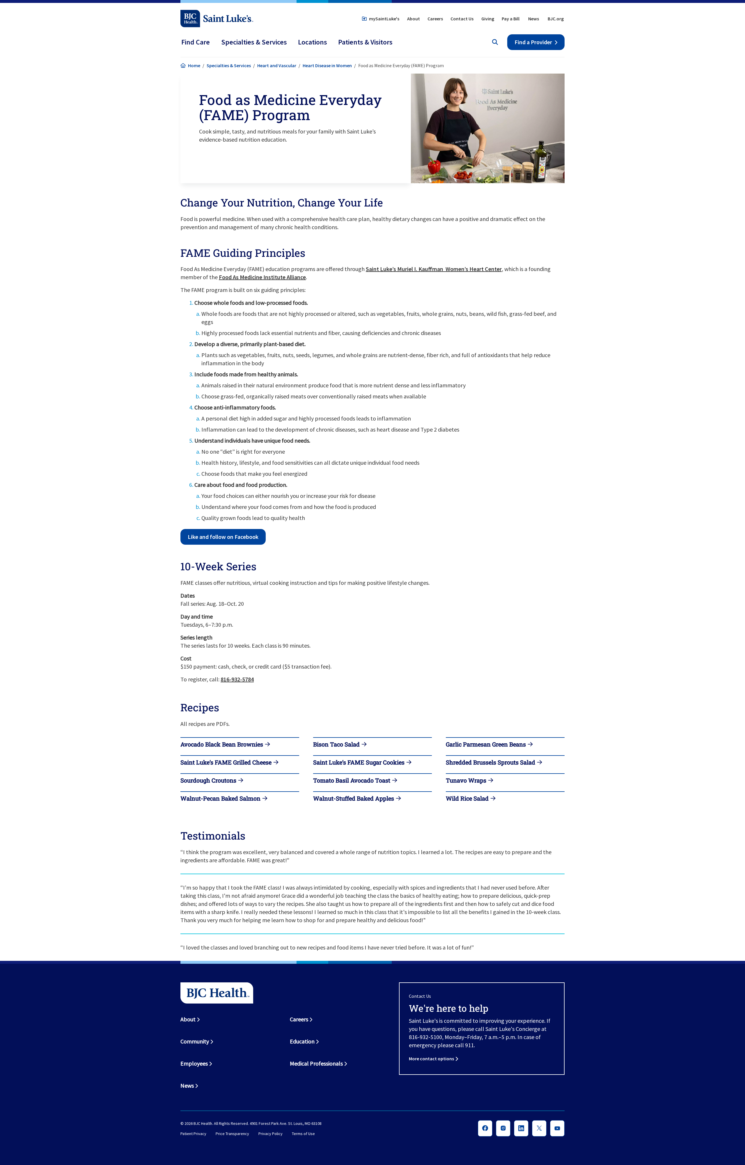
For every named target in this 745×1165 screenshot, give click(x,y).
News (533, 19)
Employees (194, 1063)
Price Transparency (232, 1134)
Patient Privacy (193, 1134)
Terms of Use (303, 1134)
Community (194, 1041)
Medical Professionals (316, 1063)
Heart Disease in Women (327, 65)
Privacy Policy (270, 1134)
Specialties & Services (229, 65)
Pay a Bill (510, 19)
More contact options (431, 1058)
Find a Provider (533, 42)
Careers (435, 19)
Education (302, 1041)
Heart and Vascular (276, 65)
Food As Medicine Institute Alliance (262, 277)
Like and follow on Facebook (223, 536)
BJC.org (556, 19)
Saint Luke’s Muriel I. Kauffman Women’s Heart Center (434, 268)
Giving (487, 19)
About (413, 19)
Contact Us (461, 19)
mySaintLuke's (384, 19)
